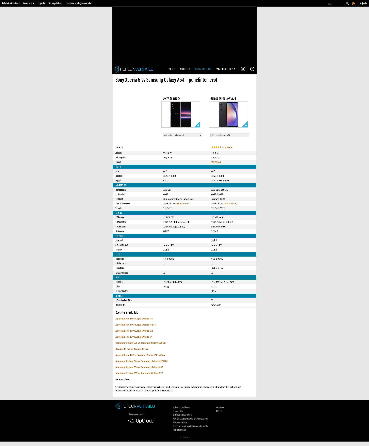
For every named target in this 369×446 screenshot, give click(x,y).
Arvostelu (226, 147)
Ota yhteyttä (178, 411)
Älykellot (42, 3)
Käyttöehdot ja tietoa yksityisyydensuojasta (190, 418)
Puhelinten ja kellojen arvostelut (79, 3)
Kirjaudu (363, 3)
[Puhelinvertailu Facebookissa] (252, 69)
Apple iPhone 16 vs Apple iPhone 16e (134, 331)
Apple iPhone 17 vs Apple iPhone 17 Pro (135, 324)
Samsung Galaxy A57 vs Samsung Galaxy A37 (139, 373)
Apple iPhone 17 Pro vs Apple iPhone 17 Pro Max (140, 355)
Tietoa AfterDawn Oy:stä (182, 415)
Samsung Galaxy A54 (223, 98)
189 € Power (216, 162)
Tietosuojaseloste (180, 422)
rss (354, 3)
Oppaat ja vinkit (29, 3)
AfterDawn (220, 407)
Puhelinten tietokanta (10, 3)
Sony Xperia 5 (171, 98)
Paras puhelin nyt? (225, 69)
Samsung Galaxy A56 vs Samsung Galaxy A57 (139, 367)
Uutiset (172, 69)
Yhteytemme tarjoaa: (136, 414)
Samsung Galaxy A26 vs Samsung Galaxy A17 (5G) (141, 361)
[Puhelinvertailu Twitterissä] (243, 69)
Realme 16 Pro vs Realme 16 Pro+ (132, 349)
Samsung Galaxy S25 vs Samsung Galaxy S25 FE (140, 343)
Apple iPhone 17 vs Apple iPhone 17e (134, 318)
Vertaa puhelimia (55, 3)
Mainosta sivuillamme (181, 407)
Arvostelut (185, 69)
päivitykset (182, 203)
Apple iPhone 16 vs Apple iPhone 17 (133, 337)
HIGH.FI (219, 411)
